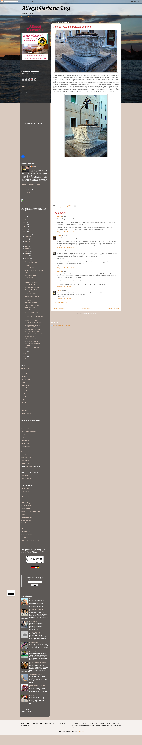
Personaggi (24, 405)
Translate (34, 73)
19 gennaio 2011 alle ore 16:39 (65, 268)
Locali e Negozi (25, 391)
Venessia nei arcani (26, 452)
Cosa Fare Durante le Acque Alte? (34, 334)
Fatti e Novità (25, 385)
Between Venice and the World (30, 540)
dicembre (28, 234)
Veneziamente (25, 429)
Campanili (24, 373)
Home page (86, 308)
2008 (25, 356)
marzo (27, 256)
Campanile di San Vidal (31, 263)
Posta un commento (61, 302)
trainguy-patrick (25, 508)
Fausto (59, 251)
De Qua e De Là (25, 463)
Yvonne (59, 216)
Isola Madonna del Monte (32, 287)
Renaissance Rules (26, 517)
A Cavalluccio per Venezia (32, 339)
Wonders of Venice (34, 632)
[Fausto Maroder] (23, 157)
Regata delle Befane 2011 (32, 331)
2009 (25, 354)
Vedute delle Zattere (30, 307)
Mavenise (24, 434)
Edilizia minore (63, 208)
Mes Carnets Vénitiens (27, 423)
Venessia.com (25, 475)
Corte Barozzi (28, 300)
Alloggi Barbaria (25, 368)
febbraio (27, 258)
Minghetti (24, 494)
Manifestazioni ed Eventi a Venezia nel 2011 (32, 325)
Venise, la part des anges (28, 431)
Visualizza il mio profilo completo (30, 184)
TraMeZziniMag (25, 446)
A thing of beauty (26, 520)
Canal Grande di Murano (31, 341)
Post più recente (58, 308)
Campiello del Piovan (30, 275)
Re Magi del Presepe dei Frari (33, 322)
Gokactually (24, 514)
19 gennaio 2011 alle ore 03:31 (65, 232)
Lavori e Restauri (26, 388)
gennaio (27, 261)
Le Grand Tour (25, 491)
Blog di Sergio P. (26, 497)
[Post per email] (74, 206)
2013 (25, 227)
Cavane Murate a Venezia (32, 280)
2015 (25, 222)
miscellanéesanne (26, 505)
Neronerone (24, 526)
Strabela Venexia (26, 478)
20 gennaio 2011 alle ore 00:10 (65, 298)
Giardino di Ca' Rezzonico (32, 320)
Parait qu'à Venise (26, 449)
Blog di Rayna (25, 488)
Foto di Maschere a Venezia (37, 685)
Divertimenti (24, 376)
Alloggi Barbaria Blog (45, 8)
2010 (25, 351)
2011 (25, 232)
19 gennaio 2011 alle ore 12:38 (65, 247)
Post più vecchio (113, 308)
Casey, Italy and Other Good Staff (30, 511)
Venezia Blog (25, 460)
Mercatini (24, 396)
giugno (27, 248)
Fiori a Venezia (33, 642)
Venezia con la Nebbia (31, 302)
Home (23, 17)
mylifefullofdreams (26, 500)
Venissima (24, 437)
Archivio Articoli (30, 17)
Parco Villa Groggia (30, 285)
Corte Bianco (33, 695)
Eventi (23, 382)
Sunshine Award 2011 (31, 294)
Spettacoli (24, 410)
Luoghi (23, 393)
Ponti (22, 408)
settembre (28, 241)
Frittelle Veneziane (30, 272)
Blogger (81, 731)
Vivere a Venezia (26, 413)
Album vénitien (25, 443)
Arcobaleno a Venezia (35, 674)
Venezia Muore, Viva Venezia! (33, 310)
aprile (26, 253)
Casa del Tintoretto (34, 599)
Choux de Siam (25, 529)
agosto (27, 243)
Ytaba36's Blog (25, 503)
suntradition (24, 537)
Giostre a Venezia (29, 277)
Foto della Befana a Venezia (32, 329)
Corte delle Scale (29, 336)
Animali (23, 371)
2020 (25, 219)
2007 (25, 358)
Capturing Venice (26, 457)
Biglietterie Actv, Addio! (31, 282)
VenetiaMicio (25, 440)
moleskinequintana (26, 534)
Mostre (23, 399)
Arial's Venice (25, 455)
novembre (28, 236)
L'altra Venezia (25, 426)
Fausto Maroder (29, 466)
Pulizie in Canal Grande (36, 652)
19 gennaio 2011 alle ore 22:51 (65, 286)
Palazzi (23, 402)
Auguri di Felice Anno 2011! (32, 347)
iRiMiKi (59, 235)
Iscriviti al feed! (25, 193)
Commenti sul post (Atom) (89, 313)
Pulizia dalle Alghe (30, 268)
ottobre (27, 239)
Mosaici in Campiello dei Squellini (34, 270)
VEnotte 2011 (28, 265)
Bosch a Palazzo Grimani (32, 305)
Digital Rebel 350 (26, 531)
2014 (25, 224)
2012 (25, 229)
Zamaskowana (25, 523)
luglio (26, 246)
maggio (27, 251)
